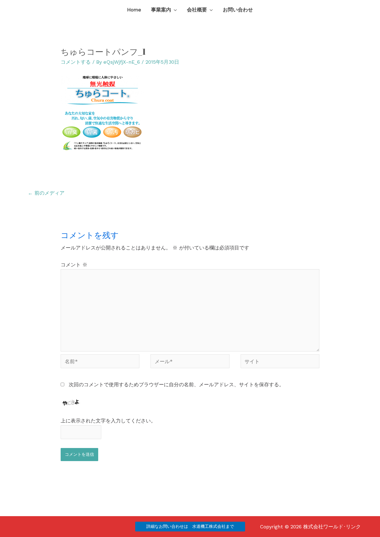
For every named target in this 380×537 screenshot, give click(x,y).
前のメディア (46, 193)
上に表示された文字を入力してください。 (108, 421)
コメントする (76, 62)
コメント (74, 265)
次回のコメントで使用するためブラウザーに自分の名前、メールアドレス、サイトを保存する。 (176, 384)
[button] (174, 9)
